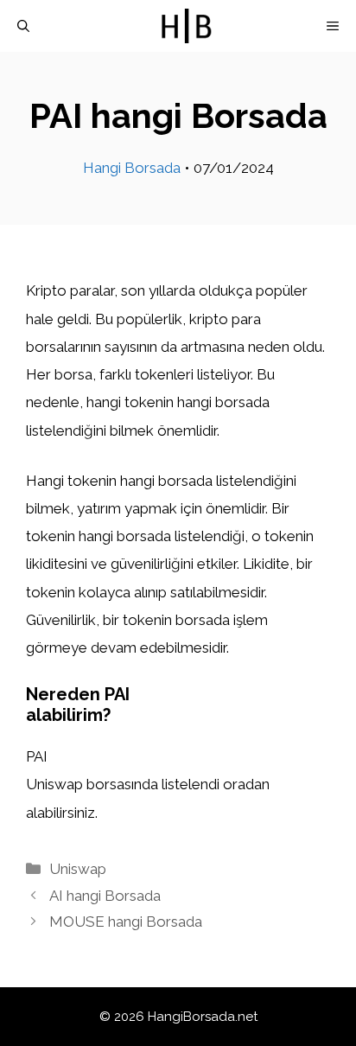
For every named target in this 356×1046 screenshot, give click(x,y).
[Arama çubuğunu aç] (23, 26)
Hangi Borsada (132, 167)
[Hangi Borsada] (186, 26)
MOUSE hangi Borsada (125, 921)
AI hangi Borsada (105, 895)
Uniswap (77, 868)
